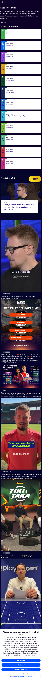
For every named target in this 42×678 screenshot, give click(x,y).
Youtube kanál (35, 178)
